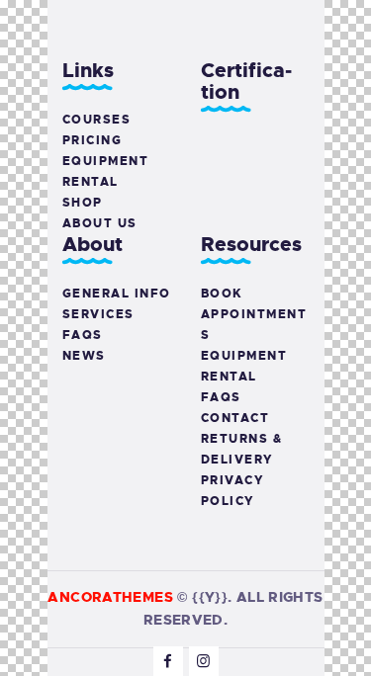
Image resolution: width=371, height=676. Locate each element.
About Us (100, 223)
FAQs (82, 335)
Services (98, 314)
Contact (235, 418)
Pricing (92, 140)
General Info (116, 293)
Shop (82, 203)
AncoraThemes (110, 597)
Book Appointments (254, 314)
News (84, 356)
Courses (97, 119)
